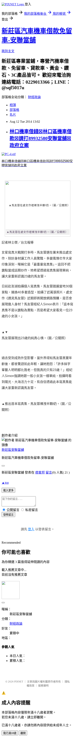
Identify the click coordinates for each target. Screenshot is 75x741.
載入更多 (8, 490)
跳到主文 (8, 51)
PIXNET (18, 681)
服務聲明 (43, 685)
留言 (49, 472)
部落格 (14, 110)
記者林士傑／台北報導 (18, 242)
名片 (13, 114)
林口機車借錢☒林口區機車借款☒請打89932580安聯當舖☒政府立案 (41, 138)
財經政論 (34, 97)
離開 (23, 733)
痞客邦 (40, 472)
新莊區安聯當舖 (13, 449)
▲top (5, 482)
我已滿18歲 (9, 733)
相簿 (13, 105)
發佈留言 (8, 514)
